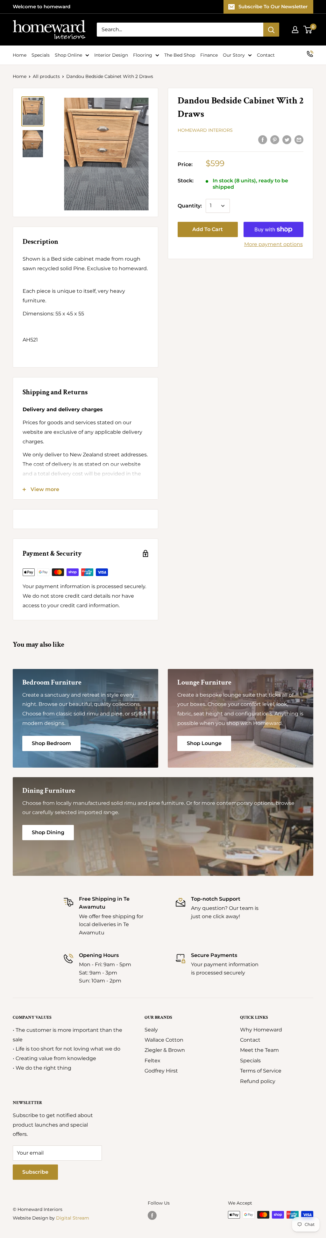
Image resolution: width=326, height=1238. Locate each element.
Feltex (152, 1061)
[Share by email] (298, 139)
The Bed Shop (179, 55)
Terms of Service (260, 1071)
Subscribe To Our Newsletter (273, 7)
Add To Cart (207, 229)
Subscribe (35, 1172)
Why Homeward (261, 1030)
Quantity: (190, 206)
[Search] (271, 30)
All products (46, 76)
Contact (266, 55)
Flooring (142, 55)
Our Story (234, 55)
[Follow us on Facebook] (152, 1215)
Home (19, 55)
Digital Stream (72, 1218)
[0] (308, 29)
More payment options (273, 244)
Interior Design (111, 55)
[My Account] (295, 29)
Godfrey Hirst (161, 1071)
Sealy (151, 1030)
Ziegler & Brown (165, 1050)
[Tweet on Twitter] (286, 139)
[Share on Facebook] (262, 139)
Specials (41, 55)
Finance (209, 55)
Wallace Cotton (164, 1040)
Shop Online (68, 55)
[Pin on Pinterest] (274, 139)
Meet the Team (259, 1050)
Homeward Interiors (205, 130)
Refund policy (257, 1081)
